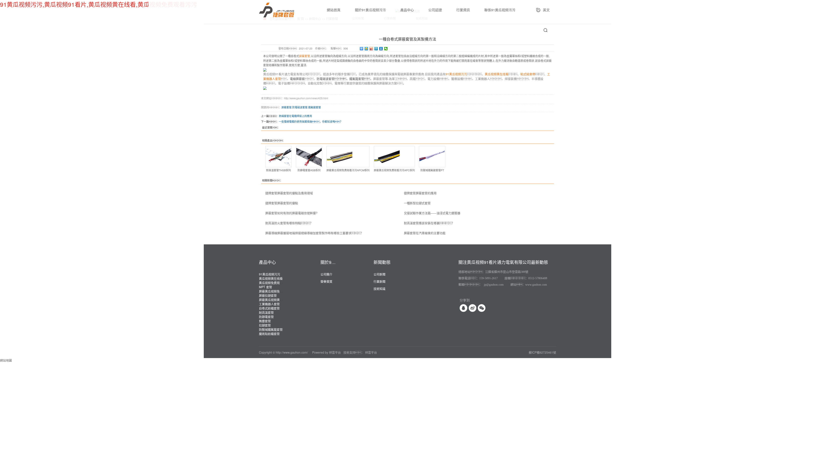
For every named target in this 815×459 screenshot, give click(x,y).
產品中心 (407, 9)
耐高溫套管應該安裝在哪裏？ (429, 223)
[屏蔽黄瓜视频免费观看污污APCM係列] (348, 156)
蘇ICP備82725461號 (542, 352)
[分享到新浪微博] (371, 48)
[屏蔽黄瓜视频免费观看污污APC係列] (394, 156)
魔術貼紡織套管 (269, 334)
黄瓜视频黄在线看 (271, 278)
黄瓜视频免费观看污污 (274, 282)
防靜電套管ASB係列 (309, 170)
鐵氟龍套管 (314, 107)
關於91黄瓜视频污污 (370, 9)
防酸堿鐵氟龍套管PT (432, 170)
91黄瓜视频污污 (269, 274)
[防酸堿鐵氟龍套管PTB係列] (432, 156)
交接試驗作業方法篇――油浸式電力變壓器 (432, 213)
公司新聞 (379, 274)
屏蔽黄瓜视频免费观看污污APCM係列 (348, 170)
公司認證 (435, 9)
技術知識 (379, 288)
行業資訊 (463, 9)
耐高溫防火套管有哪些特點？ (289, 223)
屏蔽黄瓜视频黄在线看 (274, 300)
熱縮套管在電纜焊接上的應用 (295, 116)
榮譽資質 (326, 281)
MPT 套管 (265, 287)
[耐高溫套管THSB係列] (278, 156)
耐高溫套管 (266, 312)
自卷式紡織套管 (269, 308)
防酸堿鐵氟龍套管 (271, 329)
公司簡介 (326, 274)
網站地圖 (6, 360)
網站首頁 (333, 9)
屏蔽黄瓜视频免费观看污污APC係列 (394, 170)
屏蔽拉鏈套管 (268, 295)
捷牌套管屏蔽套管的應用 (420, 193)
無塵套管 (265, 321)
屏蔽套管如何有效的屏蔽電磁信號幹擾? (291, 213)
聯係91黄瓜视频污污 (499, 9)
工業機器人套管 (269, 304)
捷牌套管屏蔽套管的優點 (281, 203)
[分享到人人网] (381, 48)
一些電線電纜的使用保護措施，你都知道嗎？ (311, 121)
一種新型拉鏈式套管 (417, 203)
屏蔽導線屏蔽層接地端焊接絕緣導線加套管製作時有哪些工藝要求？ (314, 233)
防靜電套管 (266, 316)
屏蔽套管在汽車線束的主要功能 (424, 233)
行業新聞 (379, 281)
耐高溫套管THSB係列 (278, 170)
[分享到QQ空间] (366, 48)
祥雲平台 (335, 352)
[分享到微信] (386, 48)
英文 (546, 9)
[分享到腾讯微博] (376, 48)
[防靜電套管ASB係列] (309, 156)
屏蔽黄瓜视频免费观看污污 (277, 291)
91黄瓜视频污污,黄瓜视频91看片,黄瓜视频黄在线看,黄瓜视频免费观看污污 (98, 4)
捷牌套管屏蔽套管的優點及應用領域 (289, 193)
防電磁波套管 (300, 107)
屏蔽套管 (286, 107)
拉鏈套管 (265, 325)
